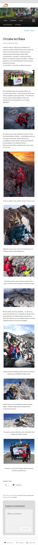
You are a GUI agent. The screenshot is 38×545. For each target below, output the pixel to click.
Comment (25, 529)
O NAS (5, 20)
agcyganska (30, 495)
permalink (14, 497)
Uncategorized (21, 495)
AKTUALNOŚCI (7, 24)
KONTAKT (18, 24)
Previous (26, 30)
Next (33, 30)
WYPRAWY (13, 20)
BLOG (21, 20)
